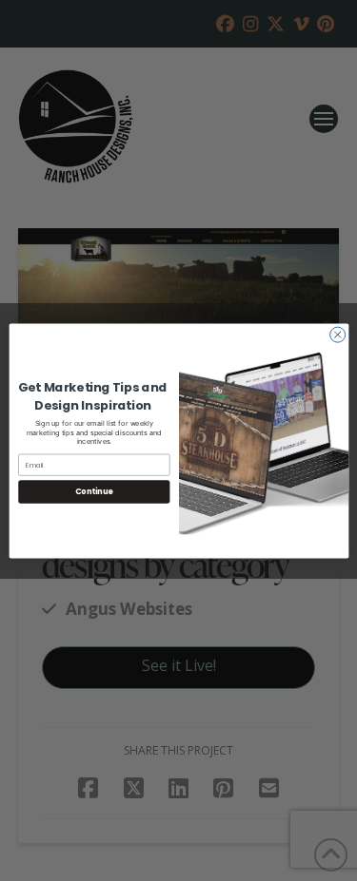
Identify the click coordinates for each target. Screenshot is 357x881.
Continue (93, 491)
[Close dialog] (337, 334)
